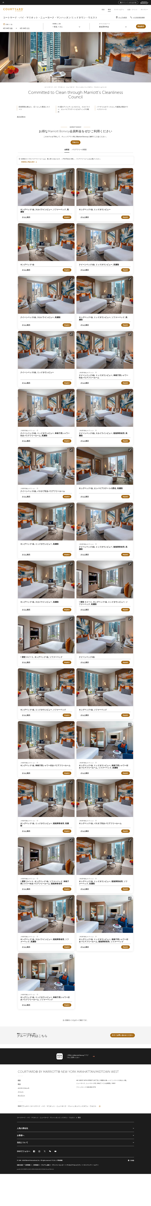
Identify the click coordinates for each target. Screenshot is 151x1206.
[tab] (66, 150)
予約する (75, 142)
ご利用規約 (36, 1165)
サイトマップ (87, 1165)
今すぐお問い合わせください (122, 1035)
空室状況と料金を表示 (28, 162)
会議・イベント (132, 9)
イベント (21, 1092)
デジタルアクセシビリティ (73, 1165)
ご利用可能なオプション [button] (86, 372)
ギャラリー (144, 9)
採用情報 (27, 1165)
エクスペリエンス (23, 1088)
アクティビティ (119, 9)
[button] (128, 2)
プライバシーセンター (58, 1165)
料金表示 (67, 217)
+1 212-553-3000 (139, 17)
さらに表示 (26, 217)
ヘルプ (95, 1165)
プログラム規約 (45, 1165)
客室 (109, 9)
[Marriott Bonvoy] (143, 2)
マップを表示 (122, 17)
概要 (103, 9)
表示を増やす (21, 117)
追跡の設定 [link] (20, 1165)
